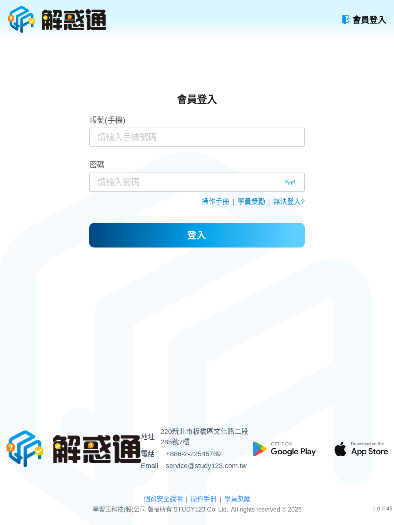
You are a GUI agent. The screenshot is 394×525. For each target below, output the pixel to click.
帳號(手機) (107, 120)
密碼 (97, 165)
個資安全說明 (163, 499)
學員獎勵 (251, 202)
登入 (196, 235)
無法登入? (289, 202)
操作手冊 (215, 202)
